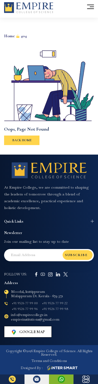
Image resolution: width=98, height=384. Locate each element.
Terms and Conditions (49, 361)
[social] (36, 274)
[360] (86, 379)
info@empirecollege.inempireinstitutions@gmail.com (35, 317)
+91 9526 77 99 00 (25, 303)
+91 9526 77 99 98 (55, 309)
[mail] (36, 379)
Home (9, 36)
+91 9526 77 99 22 (55, 303)
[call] (12, 379)
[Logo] (49, 170)
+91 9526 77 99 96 (25, 309)
